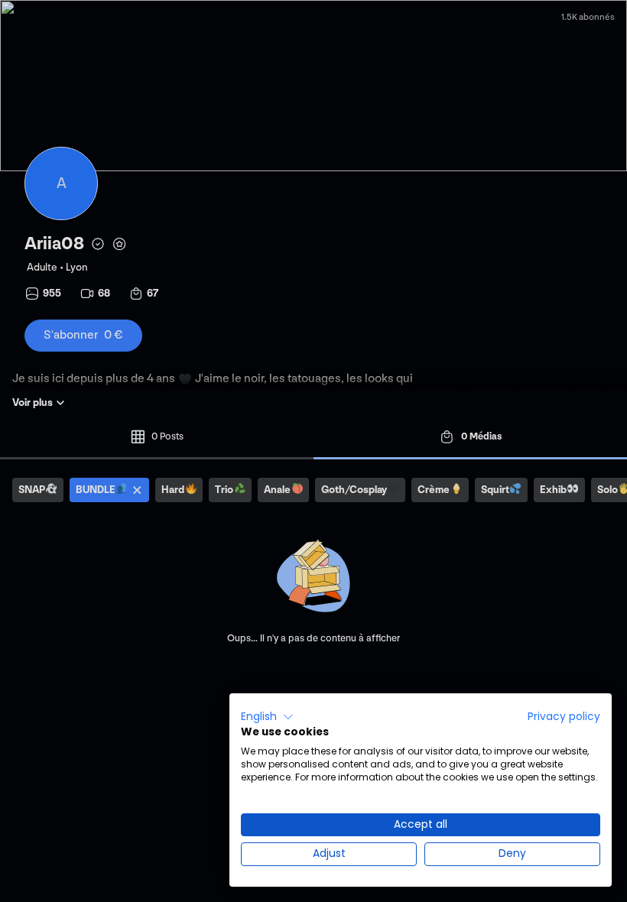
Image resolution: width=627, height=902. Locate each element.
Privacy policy (564, 716)
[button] (267, 717)
